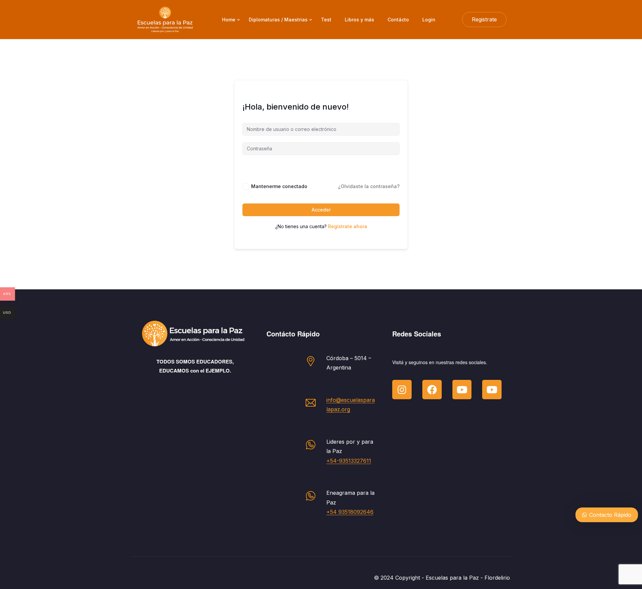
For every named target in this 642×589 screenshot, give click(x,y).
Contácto (398, 19)
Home (228, 19)
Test (326, 19)
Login (428, 19)
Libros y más (359, 19)
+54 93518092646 (349, 511)
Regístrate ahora (347, 226)
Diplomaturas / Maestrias (278, 19)
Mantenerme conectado (279, 186)
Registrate (484, 19)
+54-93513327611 (348, 460)
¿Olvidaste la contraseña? (369, 186)
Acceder (321, 209)
